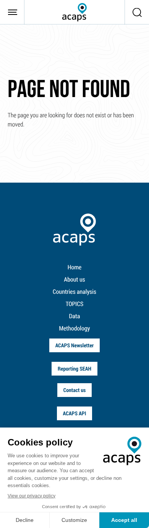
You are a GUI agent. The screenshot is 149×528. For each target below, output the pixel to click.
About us (74, 279)
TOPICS (75, 304)
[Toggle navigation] (12, 12)
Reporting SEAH (74, 368)
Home (75, 267)
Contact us (74, 390)
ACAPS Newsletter (74, 345)
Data (74, 316)
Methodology (74, 328)
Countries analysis (74, 292)
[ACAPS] (74, 12)
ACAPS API (74, 413)
